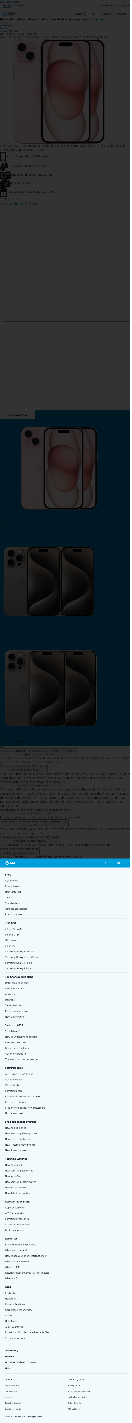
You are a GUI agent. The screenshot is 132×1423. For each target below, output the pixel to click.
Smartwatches (13, 903)
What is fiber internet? (17, 1261)
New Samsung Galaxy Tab (19, 1170)
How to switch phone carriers (21, 1036)
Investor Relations (15, 1304)
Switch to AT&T (13, 1031)
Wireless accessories (16, 908)
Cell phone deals (14, 1079)
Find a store (11, 1292)
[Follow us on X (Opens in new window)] (106, 863)
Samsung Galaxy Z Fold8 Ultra (21, 957)
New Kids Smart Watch (17, 1193)
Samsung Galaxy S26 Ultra (19, 951)
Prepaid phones (13, 914)
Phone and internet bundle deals (22, 1096)
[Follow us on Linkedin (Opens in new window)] (125, 863)
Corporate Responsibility (18, 1309)
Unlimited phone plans (17, 982)
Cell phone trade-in (15, 1053)
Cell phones (11, 880)
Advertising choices (76, 1379)
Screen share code (15, 1338)
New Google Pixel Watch (18, 1187)
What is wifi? (12, 1278)
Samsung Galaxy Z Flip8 (18, 968)
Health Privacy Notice (77, 1397)
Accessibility (10, 1397)
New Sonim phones (15, 1150)
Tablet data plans (14, 1005)
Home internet (13, 891)
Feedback (9, 1356)
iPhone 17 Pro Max (15, 929)
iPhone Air (10, 940)
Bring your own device (17, 1048)
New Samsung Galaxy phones (21, 1133)
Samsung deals (13, 1090)
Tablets (9, 897)
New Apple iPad (13, 1164)
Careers (9, 1315)
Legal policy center (13, 1409)
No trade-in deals (14, 1113)
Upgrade (10, 999)
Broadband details (13, 1403)
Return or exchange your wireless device (27, 1272)
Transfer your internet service (21, 1059)
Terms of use (11, 1391)
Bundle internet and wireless (20, 1244)
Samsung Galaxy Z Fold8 (18, 962)
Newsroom (11, 1298)
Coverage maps (12, 1385)
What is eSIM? (12, 1267)
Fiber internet (12, 886)
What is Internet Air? (16, 1250)
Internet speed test (15, 1042)
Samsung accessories (17, 1218)
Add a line (10, 994)
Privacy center (74, 1385)
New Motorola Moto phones (20, 1144)
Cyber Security (74, 1403)
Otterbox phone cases (17, 1224)
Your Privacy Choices (77, 1391)
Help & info (11, 1321)
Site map (9, 1379)
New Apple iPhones (15, 1127)
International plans (15, 988)
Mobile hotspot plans (16, 1011)
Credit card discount (16, 1102)
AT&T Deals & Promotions (19, 1073)
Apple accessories (15, 1207)
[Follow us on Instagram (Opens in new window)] (118, 863)
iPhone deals (12, 1085)
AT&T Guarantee (14, 1326)
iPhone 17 (10, 945)
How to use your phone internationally (26, 1255)
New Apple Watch (14, 1176)
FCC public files (74, 1409)
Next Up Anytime (14, 1016)
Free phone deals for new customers (25, 1107)
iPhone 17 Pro (12, 934)
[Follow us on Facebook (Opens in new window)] (112, 863)
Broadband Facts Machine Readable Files (27, 1332)
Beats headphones (15, 1230)
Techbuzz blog (11, 1350)
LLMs (7, 1368)
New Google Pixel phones (18, 1139)
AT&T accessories (14, 1213)
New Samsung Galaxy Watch (20, 1181)
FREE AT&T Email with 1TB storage (21, 1362)
